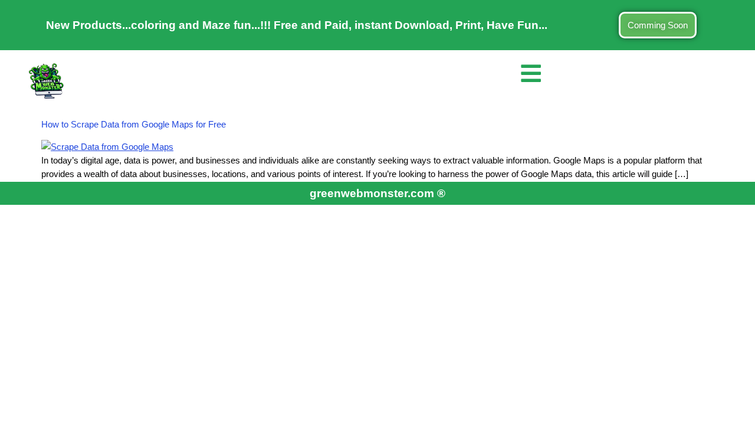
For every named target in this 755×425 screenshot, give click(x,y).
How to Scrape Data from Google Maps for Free (133, 124)
